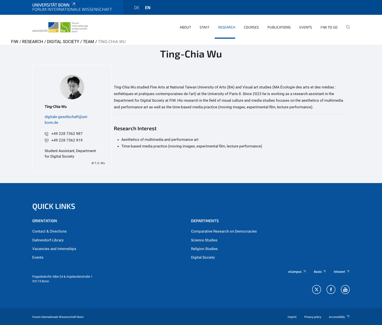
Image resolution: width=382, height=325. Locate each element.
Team (88, 41)
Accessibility (337, 317)
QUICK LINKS (53, 205)
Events (305, 27)
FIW (14, 41)
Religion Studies (204, 249)
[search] (346, 30)
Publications (279, 27)
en (147, 7)
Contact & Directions (49, 231)
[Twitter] (316, 290)
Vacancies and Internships (54, 249)
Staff (205, 27)
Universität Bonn (50, 4)
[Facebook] (331, 290)
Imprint (292, 317)
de (136, 7)
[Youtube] (345, 290)
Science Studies (204, 240)
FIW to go (329, 27)
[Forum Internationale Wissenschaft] (60, 26)
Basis (318, 271)
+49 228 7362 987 (67, 133)
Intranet (339, 271)
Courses (251, 27)
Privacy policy (312, 317)
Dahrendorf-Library (48, 240)
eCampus (295, 271)
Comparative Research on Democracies (224, 231)
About (185, 27)
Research (226, 27)
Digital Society (63, 41)
